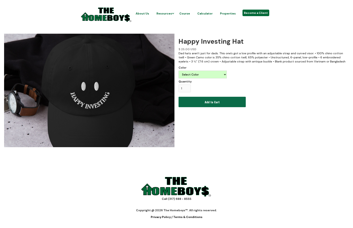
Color (183, 67)
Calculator (205, 13)
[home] (106, 15)
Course (184, 13)
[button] (164, 13)
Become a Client (256, 13)
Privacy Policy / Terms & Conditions (176, 217)
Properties (228, 13)
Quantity (185, 81)
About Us (142, 13)
